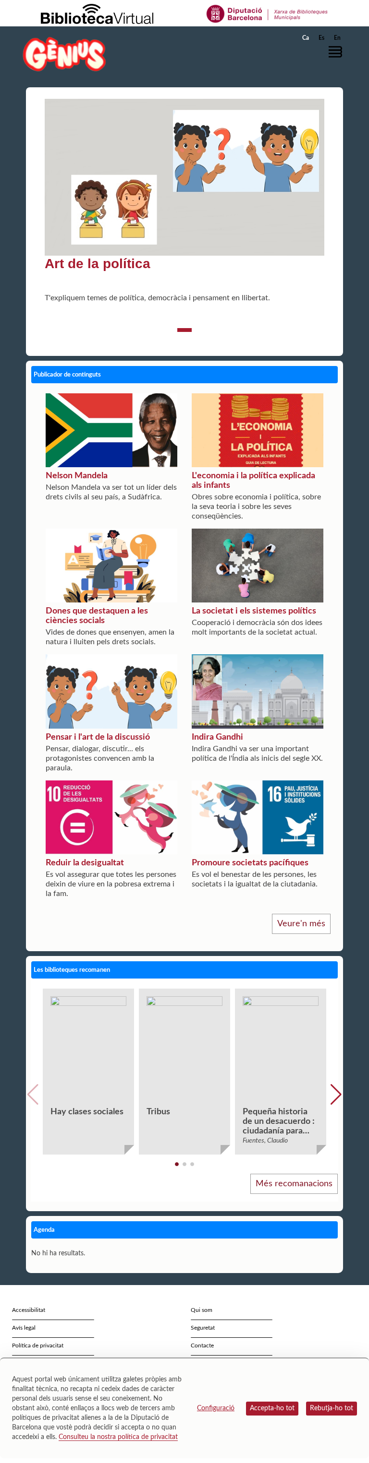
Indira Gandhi (217, 737)
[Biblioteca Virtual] (97, 13)
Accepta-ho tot (272, 1408)
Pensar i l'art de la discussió (98, 737)
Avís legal (24, 1328)
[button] (337, 52)
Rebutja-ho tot (331, 1408)
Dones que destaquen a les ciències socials (97, 616)
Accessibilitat (28, 1310)
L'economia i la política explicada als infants (253, 481)
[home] (64, 54)
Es (321, 38)
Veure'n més (301, 924)
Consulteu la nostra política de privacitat (118, 1437)
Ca (305, 38)
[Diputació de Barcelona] (267, 13)
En (337, 38)
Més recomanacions (294, 1184)
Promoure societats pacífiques (250, 863)
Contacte (202, 1345)
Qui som (201, 1310)
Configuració (215, 1408)
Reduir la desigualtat (85, 863)
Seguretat (203, 1328)
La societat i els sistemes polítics (254, 611)
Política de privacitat (37, 1345)
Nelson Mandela (77, 476)
